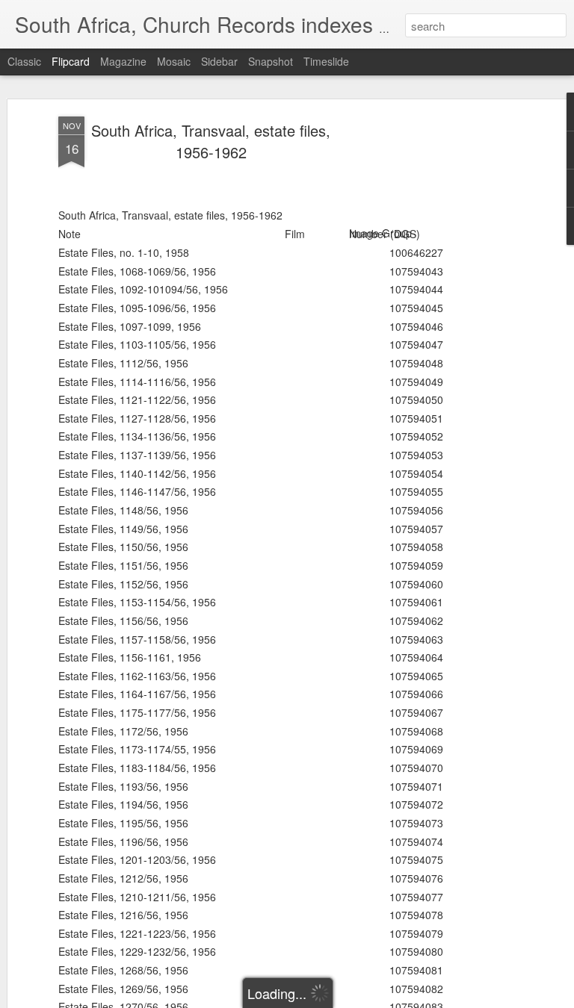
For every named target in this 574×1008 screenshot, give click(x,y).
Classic (24, 61)
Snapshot (270, 61)
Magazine (123, 61)
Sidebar (219, 61)
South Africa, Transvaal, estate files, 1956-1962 (210, 141)
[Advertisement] (445, 352)
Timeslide (326, 61)
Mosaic (174, 61)
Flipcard (71, 61)
